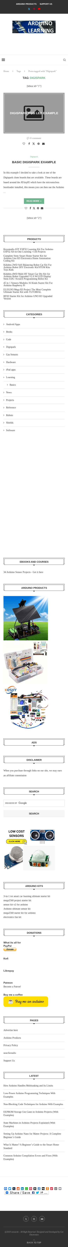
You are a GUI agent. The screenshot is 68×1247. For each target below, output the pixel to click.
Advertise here (10, 1030)
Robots (9, 415)
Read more (33, 201)
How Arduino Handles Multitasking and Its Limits (28, 1085)
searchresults (9, 1053)
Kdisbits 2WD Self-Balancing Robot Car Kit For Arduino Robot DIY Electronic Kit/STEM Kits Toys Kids (27, 267)
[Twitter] (29, 8)
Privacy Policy (10, 1045)
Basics (13, 385)
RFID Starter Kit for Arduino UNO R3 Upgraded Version (27, 297)
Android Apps (13, 324)
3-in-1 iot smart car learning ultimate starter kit (26, 896)
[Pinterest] (34, 8)
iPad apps (11, 369)
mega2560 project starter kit (17, 900)
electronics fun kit (12, 917)
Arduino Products (26, 4)
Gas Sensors (12, 354)
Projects (10, 400)
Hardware (11, 362)
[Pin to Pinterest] (38, 143)
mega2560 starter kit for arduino (19, 913)
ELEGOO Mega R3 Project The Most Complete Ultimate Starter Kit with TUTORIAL (27, 290)
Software (10, 430)
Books (9, 332)
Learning (10, 377)
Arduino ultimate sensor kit (17, 908)
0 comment (35, 138)
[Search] (64, 60)
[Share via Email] (44, 143)
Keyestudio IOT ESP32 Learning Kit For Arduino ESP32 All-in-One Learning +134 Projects (28, 250)
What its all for (12, 942)
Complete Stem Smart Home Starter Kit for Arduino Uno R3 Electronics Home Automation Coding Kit (27, 258)
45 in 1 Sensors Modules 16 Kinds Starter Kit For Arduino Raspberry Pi (28, 284)
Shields (9, 422)
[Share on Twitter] (34, 143)
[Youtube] (39, 8)
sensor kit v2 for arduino (15, 904)
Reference (11, 407)
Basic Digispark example (34, 162)
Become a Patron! (12, 986)
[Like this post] (24, 143)
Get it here (38, 572)
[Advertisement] (35, 42)
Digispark (11, 347)
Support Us (46, 4)
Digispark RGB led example (34, 113)
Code (8, 339)
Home (6, 71)
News (9, 392)
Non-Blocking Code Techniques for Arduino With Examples (33, 1104)
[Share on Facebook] (29, 143)
